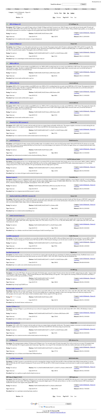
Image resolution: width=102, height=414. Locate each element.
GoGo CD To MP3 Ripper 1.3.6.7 (18, 269)
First (54, 17)
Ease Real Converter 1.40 (12, 252)
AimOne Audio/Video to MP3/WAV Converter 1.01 (22, 196)
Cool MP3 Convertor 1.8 (12, 236)
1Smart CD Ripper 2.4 (15, 43)
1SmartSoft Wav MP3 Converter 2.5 (18, 122)
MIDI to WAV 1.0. (14, 102)
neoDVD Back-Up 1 (14, 140)
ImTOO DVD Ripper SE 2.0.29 (14, 159)
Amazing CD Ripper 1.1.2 (13, 306)
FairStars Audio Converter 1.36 (14, 288)
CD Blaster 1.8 (13, 340)
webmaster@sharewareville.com (58, 412)
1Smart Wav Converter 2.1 (13, 323)
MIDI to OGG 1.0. (14, 83)
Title (64, 13)
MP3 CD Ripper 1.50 (15, 24)
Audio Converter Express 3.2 (17, 215)
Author (72, 13)
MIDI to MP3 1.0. (14, 63)
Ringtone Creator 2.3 (11, 177)
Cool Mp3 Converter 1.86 (16, 358)
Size (68, 13)
